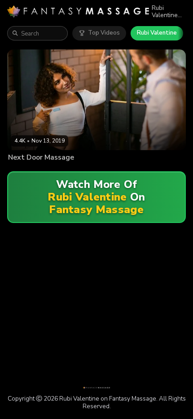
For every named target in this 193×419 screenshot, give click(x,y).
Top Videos (104, 33)
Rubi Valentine (157, 33)
